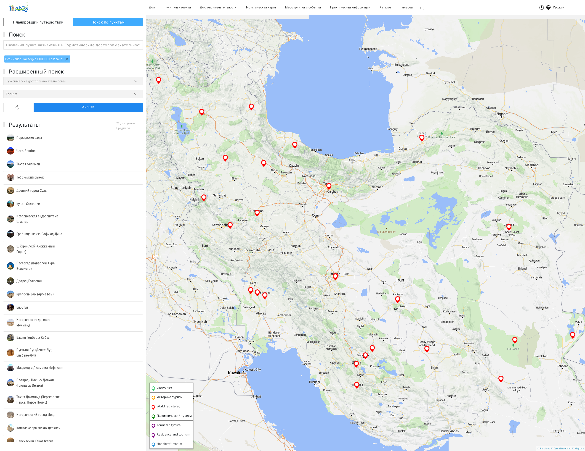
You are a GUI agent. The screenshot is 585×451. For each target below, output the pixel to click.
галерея (407, 7)
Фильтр (88, 107)
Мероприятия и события (303, 7)
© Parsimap (543, 448)
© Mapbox (578, 448)
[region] (365, 233)
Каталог (385, 7)
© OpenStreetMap (561, 448)
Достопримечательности (218, 7)
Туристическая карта (261, 7)
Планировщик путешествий (38, 22)
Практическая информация (350, 7)
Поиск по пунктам (108, 22)
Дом (152, 7)
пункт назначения (178, 7)
